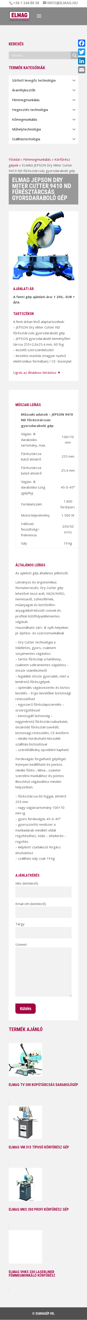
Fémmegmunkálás (37, 159)
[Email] (81, 69)
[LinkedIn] (81, 60)
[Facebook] (81, 43)
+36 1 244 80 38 (26, 2)
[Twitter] (81, 52)
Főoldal (14, 159)
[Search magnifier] (74, 55)
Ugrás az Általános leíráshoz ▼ (37, 372)
